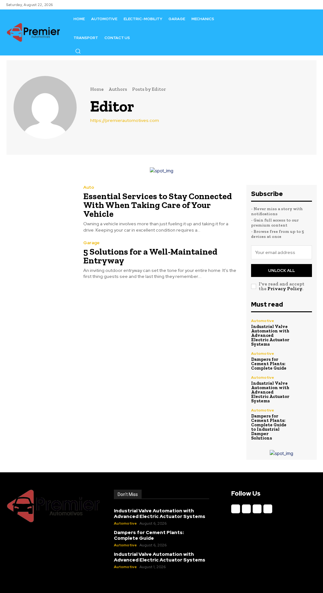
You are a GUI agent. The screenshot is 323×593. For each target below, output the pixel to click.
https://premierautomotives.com (124, 120)
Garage (91, 242)
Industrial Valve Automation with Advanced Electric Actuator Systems (270, 335)
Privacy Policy (284, 288)
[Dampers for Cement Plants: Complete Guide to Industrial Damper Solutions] (303, 417)
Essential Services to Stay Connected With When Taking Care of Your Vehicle (157, 205)
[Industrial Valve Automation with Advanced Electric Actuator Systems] (303, 328)
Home (96, 89)
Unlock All (281, 270)
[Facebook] (235, 508)
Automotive (262, 321)
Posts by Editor (149, 89)
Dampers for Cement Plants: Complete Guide (268, 364)
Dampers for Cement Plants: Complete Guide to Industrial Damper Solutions (268, 427)
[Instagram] (246, 508)
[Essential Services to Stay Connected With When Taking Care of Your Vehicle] (40, 207)
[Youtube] (267, 508)
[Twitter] (257, 508)
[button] (78, 51)
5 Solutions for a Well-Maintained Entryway (150, 256)
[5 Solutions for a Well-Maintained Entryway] (40, 260)
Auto (88, 187)
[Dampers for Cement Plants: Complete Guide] (303, 361)
